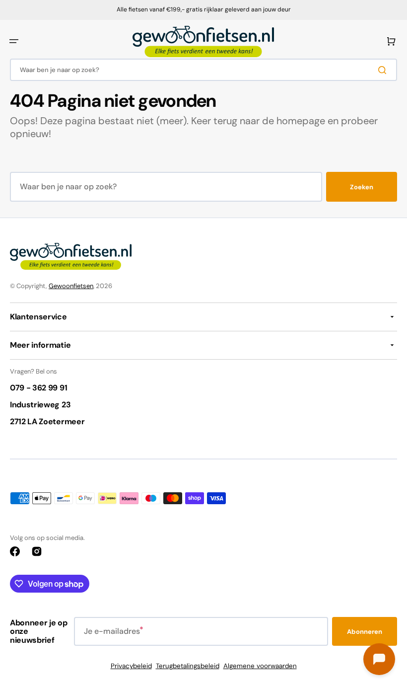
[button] (14, 41)
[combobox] (203, 70)
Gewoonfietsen (71, 286)
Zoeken (361, 187)
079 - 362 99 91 (38, 387)
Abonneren (364, 631)
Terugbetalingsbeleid (187, 666)
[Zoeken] (384, 70)
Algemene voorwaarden (260, 666)
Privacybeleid (131, 666)
